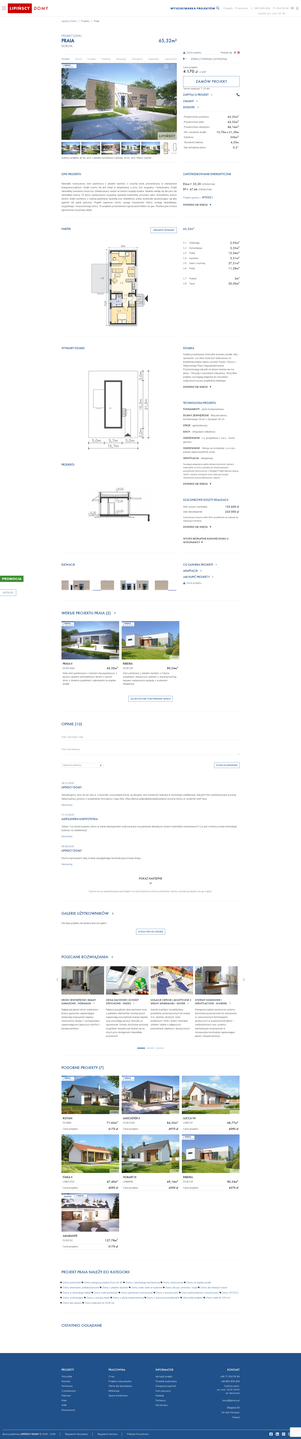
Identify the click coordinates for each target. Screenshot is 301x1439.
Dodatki (189, 107)
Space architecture (118, 1395)
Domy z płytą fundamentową (128, 1297)
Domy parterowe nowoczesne (137, 1292)
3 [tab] (157, 1049)
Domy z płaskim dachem (115, 1287)
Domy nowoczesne (173, 1282)
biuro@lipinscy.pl (231, 1400)
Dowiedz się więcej (196, 204)
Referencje (113, 1390)
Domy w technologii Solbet (77, 1292)
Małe (64, 1400)
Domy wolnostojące (73, 1297)
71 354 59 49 (280, 8)
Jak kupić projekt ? (196, 577)
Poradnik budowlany (166, 1381)
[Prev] (66, 102)
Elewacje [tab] (121, 59)
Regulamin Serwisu (107, 1434)
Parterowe (67, 1386)
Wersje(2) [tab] (137, 59)
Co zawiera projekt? (198, 565)
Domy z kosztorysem (167, 1292)
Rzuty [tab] (78, 59)
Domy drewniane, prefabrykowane (81, 1287)
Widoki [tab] (65, 59)
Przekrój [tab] (105, 59)
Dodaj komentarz (227, 765)
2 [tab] (148, 1049)
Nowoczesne (68, 1410)
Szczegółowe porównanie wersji (150, 698)
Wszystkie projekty (193, 1297)
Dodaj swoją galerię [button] (150, 931)
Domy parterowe (72, 1282)
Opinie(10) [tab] (171, 59)
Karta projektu (194, 52)
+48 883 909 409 (230, 1381)
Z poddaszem (68, 1390)
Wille (64, 1405)
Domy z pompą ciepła (98, 1297)
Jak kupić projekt (164, 1376)
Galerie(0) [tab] (153, 59)
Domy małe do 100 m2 (218, 1297)
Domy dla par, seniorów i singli (181, 1287)
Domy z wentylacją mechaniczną (143, 1282)
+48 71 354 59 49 (230, 1376)
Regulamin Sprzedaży (76, 1434)
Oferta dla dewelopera (120, 1386)
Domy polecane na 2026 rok (99, 1302)
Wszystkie (66, 1376)
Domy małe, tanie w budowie (147, 1287)
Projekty (228, 8)
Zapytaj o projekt (196, 95)
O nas (111, 1376)
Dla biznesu (162, 1405)
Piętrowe (66, 1395)
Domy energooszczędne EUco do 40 (103, 1282)
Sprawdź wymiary (163, 230)
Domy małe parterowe (106, 1292)
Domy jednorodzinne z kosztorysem (200, 1292)
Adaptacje (190, 571)
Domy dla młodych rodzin (214, 1287)
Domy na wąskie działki (199, 1282)
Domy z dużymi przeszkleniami (163, 1297)
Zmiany (188, 101)
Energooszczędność (166, 1386)
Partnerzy (161, 1400)
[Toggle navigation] (4, 8)
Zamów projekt (211, 81)
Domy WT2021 (230, 1292)
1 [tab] (138, 1049)
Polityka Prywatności (138, 1434)
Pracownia (241, 8)
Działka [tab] (91, 59)
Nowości (65, 1381)
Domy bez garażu (72, 1302)
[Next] (170, 102)
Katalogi (160, 1395)
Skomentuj (66, 804)
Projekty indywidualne (119, 1381)
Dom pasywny (163, 1390)
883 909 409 (262, 8)
